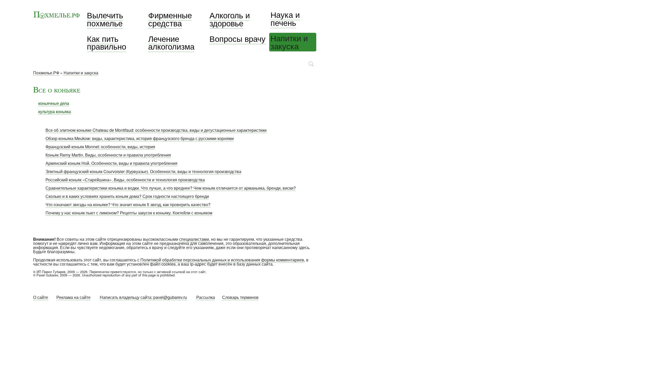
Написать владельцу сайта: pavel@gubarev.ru (143, 297)
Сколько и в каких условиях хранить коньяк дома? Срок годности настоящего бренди (127, 196)
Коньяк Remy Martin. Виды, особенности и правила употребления (108, 155)
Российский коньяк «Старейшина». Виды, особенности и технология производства (125, 180)
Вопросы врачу (237, 38)
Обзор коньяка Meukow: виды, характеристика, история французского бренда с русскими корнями (140, 138)
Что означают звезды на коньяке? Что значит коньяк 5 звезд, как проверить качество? (128, 204)
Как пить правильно (106, 42)
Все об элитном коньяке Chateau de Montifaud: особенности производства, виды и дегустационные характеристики (156, 130)
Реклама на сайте (73, 297)
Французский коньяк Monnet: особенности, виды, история (100, 147)
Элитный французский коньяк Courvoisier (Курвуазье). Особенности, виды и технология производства (143, 171)
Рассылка (205, 297)
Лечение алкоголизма (171, 42)
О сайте (40, 297)
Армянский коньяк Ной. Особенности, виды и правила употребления (111, 163)
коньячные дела (53, 103)
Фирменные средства (170, 19)
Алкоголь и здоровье (229, 19)
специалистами (194, 239)
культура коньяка (54, 111)
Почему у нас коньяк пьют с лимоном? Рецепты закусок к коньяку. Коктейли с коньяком (129, 213)
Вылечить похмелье (105, 19)
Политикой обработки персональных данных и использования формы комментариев (222, 260)
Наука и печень (285, 18)
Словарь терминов (240, 297)
